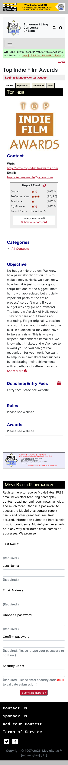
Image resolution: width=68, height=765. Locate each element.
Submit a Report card (34, 222)
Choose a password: (18, 615)
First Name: (11, 544)
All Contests (20, 248)
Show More (15, 371)
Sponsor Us (15, 716)
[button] (54, 27)
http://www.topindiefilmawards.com (32, 168)
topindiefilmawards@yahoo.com (30, 177)
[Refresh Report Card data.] (43, 185)
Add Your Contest (22, 724)
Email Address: (13, 590)
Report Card (23, 85)
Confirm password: (17, 636)
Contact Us (15, 708)
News (50, 85)
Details (9, 85)
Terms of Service (22, 732)
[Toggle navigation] (10, 43)
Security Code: (13, 666)
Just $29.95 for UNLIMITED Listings (42, 55)
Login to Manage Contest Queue (26, 77)
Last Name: (11, 565)
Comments (38, 85)
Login (61, 61)
